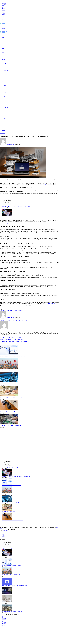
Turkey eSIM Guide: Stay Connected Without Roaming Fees (11, 370)
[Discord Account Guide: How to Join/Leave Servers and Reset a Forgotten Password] (7, 584)
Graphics (5, 125)
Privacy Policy (4, 4)
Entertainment (6, 107)
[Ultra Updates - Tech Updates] (7, 24)
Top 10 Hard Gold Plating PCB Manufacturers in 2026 (10, 425)
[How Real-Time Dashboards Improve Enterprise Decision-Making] (9, 354)
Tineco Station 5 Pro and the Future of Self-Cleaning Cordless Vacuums (13, 411)
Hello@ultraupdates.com (6, 530)
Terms (3, 5)
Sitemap (3, 621)
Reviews (5, 92)
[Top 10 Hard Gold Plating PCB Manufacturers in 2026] (9, 423)
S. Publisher (8, 144)
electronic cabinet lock (41, 184)
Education (5, 103)
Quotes (5, 118)
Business (5, 85)
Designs (3, 59)
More (3, 81)
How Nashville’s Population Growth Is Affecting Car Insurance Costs (12, 611)
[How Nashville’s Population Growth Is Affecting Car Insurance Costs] (7, 610)
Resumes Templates (6, 70)
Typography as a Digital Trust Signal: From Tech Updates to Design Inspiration (16, 206)
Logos (5, 63)
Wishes (5, 114)
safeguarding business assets (51, 303)
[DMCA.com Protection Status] (2, 614)
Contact (3, 620)
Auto (4, 96)
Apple (3, 52)
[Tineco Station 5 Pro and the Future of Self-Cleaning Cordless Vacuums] (9, 409)
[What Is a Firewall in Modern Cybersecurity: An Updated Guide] (9, 382)
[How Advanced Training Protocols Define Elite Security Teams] (7, 510)
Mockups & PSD (6, 66)
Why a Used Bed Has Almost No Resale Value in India (10, 602)
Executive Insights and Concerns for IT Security (14, 223)
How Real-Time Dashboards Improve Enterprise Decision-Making (12, 356)
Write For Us (4, 7)
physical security (18, 310)
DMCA (3, 2)
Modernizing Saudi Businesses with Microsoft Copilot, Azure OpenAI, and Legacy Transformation (19, 216)
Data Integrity (8, 310)
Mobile (3, 55)
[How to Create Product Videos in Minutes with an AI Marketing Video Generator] (7, 593)
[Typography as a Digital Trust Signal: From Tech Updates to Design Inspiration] (7, 205)
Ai (2, 44)
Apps (3, 48)
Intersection (13, 310)
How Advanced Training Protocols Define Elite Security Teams (12, 397)
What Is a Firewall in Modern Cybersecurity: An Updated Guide (12, 383)
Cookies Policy (4, 3)
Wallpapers (5, 74)
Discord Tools (4, 8)
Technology (3, 133)
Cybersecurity (2, 310)
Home (3, 1)
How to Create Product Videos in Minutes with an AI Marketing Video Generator (14, 594)
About (3, 616)
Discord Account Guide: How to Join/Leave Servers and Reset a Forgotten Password (14, 585)
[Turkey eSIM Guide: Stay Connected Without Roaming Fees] (9, 368)
